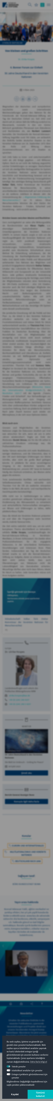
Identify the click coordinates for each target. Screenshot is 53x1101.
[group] (26, 967)
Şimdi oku (26, 772)
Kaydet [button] (15, 1094)
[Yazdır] (22, 98)
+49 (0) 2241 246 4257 (19, 699)
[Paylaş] (35, 98)
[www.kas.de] (10, 4)
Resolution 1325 (10, 393)
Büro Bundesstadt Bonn (26, 884)
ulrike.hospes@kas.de (19, 695)
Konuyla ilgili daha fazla (26, 801)
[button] (3, 946)
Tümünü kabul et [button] (40, 1094)
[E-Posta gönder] (28, 98)
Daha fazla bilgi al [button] (38, 1061)
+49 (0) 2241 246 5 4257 (20, 704)
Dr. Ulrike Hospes (26, 59)
